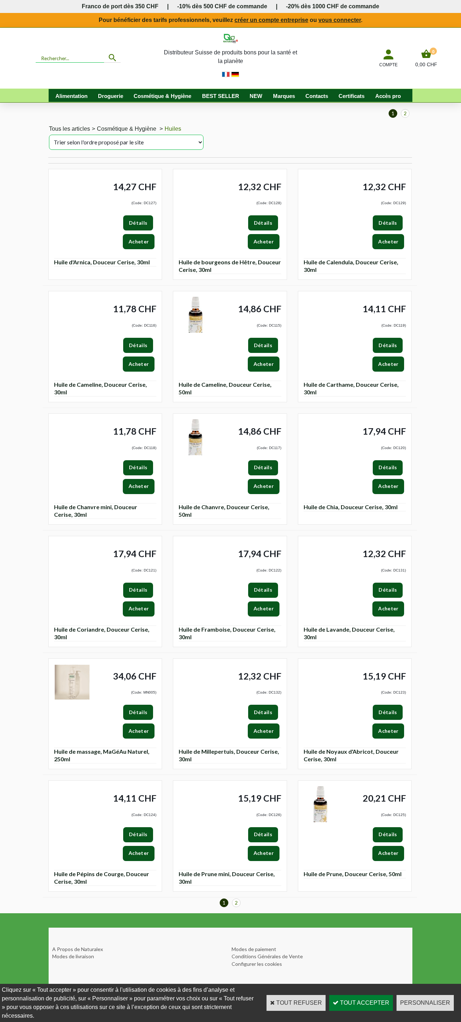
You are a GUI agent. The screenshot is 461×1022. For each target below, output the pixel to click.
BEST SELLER (220, 96)
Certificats (351, 96)
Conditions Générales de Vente (267, 956)
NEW (256, 96)
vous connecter (339, 20)
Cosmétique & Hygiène (162, 96)
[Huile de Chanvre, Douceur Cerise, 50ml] (197, 453)
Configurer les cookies (257, 964)
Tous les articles (69, 129)
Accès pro (388, 96)
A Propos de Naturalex (77, 949)
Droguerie (110, 96)
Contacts (316, 96)
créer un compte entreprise (271, 20)
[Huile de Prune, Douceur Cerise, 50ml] (322, 820)
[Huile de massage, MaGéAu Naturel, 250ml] (72, 698)
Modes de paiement (254, 949)
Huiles (173, 129)
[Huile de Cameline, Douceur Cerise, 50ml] (197, 331)
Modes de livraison (73, 956)
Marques (284, 96)
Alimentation (71, 96)
